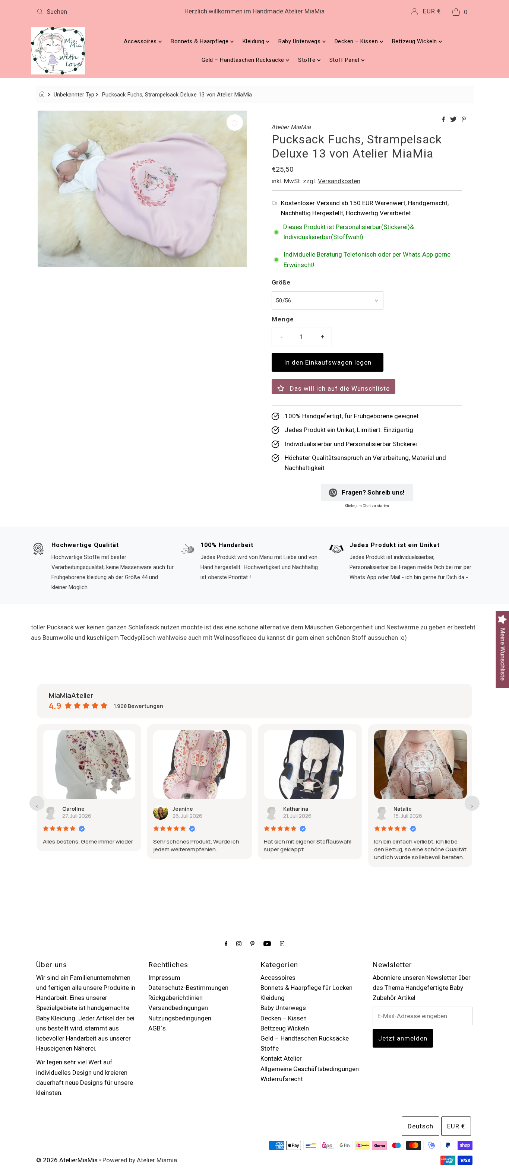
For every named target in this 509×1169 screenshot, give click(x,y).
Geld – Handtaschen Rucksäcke (244, 60)
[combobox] (105, 11)
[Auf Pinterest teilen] (464, 119)
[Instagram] (238, 943)
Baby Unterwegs (300, 41)
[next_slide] (472, 803)
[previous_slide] (36, 803)
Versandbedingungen (178, 1007)
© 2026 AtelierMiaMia (67, 1160)
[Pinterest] (252, 943)
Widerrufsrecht (281, 1079)
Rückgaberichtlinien (175, 997)
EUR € (432, 11)
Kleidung (254, 41)
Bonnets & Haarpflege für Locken (306, 987)
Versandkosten (339, 181)
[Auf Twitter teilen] (454, 119)
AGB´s (157, 1028)
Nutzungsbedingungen (179, 1018)
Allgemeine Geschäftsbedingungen (309, 1069)
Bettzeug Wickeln (415, 41)
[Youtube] (267, 943)
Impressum (164, 977)
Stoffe (307, 60)
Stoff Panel (345, 60)
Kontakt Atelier (281, 1058)
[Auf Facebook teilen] (444, 119)
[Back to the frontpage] (43, 94)
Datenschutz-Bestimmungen (188, 987)
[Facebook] (226, 943)
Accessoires (141, 41)
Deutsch (420, 1126)
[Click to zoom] (235, 122)
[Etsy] (282, 943)
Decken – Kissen (357, 41)
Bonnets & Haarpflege (200, 41)
